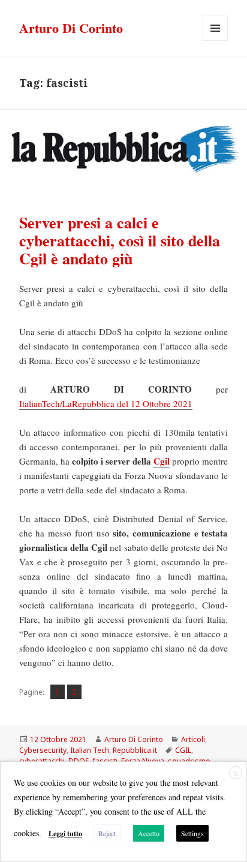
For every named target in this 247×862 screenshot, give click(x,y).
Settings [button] (192, 833)
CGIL (183, 750)
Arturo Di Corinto (71, 28)
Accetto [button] (148, 833)
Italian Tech (89, 750)
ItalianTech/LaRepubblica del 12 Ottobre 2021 (105, 403)
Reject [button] (107, 833)
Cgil (161, 461)
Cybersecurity (43, 750)
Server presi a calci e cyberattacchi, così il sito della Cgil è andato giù (119, 240)
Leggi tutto (65, 833)
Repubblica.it (135, 750)
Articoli (193, 739)
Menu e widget (215, 40)
